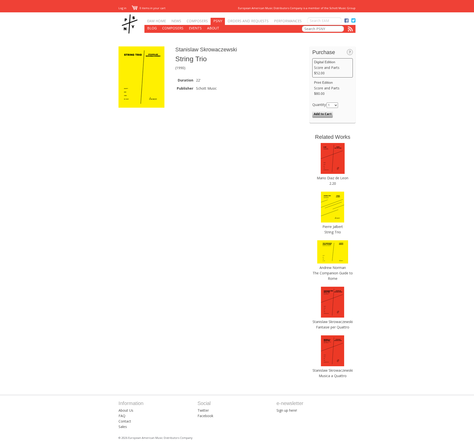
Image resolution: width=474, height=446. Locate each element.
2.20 (332, 183)
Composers (197, 21)
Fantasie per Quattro (332, 327)
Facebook (205, 415)
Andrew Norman (332, 267)
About (213, 28)
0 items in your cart (152, 8)
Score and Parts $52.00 (326, 67)
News (176, 21)
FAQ (121, 415)
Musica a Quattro (333, 375)
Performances (288, 21)
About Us (125, 410)
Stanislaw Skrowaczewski (206, 49)
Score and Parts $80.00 (326, 88)
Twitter (203, 410)
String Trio (332, 232)
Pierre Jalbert (332, 226)
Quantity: (319, 104)
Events (195, 28)
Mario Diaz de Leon (332, 178)
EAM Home (156, 21)
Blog (152, 28)
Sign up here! (286, 410)
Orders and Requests (248, 21)
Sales (122, 426)
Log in (122, 8)
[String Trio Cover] (141, 106)
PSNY (217, 21)
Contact (124, 421)
